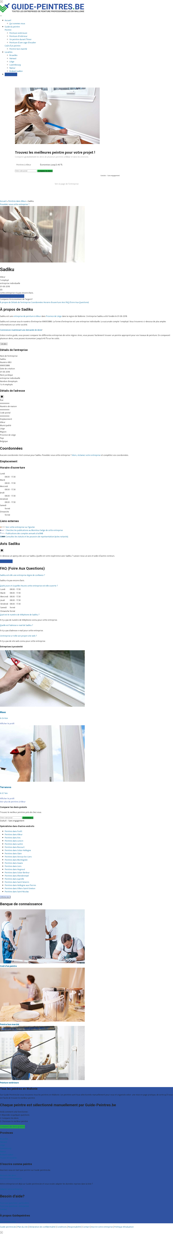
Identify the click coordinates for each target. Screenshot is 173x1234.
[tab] (86, 575)
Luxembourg (15, 65)
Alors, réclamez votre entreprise (86, 455)
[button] (22, 575)
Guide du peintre (12, 27)
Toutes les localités (8, 1158)
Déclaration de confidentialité (42, 1227)
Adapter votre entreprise (11, 1189)
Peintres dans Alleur (17, 201)
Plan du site (22, 1227)
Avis (64, 302)
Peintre (8, 30)
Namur (12, 68)
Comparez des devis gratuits (12, 1127)
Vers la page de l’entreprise (67, 184)
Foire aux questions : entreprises (14, 1206)
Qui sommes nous (17, 23)
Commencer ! (27, 818)
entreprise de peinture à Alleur (27, 316)
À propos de (5, 302)
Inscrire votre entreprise (11, 1178)
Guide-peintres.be (8, 1227)
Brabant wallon (16, 71)
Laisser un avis (6, 561)
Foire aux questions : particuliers (14, 1203)
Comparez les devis (45, 171)
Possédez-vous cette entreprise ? (14, 204)
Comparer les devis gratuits (12, 296)
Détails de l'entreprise (21, 302)
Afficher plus (5, 897)
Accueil (8, 20)
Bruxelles (13, 55)
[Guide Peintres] (42, 12)
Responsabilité (74, 1227)
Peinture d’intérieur (18, 36)
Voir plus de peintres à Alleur (13, 802)
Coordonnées (37, 302)
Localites (8, 52)
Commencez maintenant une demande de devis (21, 330)
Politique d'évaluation (124, 1227)
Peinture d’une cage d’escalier (22, 42)
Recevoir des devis (8, 1175)
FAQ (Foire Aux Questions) (77, 302)
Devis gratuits (11, 74)
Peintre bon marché (18, 49)
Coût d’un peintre (12, 46)
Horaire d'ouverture (52, 302)
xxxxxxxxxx (4, 403)
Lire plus (4, 344)
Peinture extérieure (18, 33)
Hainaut (12, 58)
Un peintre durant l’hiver (20, 39)
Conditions (62, 1227)
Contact (3, 1209)
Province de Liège (54, 316)
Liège (11, 61)
